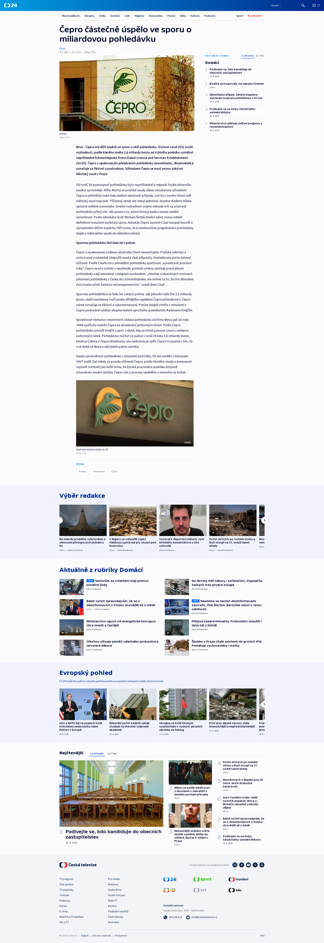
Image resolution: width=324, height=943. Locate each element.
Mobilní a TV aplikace (71, 916)
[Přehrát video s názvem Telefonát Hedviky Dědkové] (135, 413)
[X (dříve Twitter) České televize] (255, 865)
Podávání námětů (118, 911)
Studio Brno (115, 889)
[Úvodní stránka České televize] (78, 865)
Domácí (115, 15)
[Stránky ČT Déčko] (169, 890)
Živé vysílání (66, 884)
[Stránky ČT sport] (202, 879)
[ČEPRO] (126, 93)
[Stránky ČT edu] (235, 890)
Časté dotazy (115, 916)
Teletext (64, 895)
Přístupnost (121, 935)
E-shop (63, 911)
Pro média (114, 879)
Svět (127, 15)
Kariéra (112, 906)
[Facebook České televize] (241, 865)
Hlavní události (71, 15)
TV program (66, 879)
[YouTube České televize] (248, 865)
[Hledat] (303, 5)
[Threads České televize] (262, 865)
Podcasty (209, 15)
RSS (263, 935)
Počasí (171, 15)
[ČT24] (10, 5)
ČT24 (62, 48)
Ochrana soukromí (101, 935)
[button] (135, 413)
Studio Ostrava (116, 895)
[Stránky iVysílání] (238, 879)
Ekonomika (156, 15)
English (84, 935)
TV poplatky (66, 889)
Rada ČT (112, 900)
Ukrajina (89, 15)
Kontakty (113, 922)
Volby (102, 15)
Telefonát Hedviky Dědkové (90, 449)
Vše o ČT (64, 922)
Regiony (139, 15)
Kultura (195, 15)
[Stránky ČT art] (199, 890)
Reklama (113, 884)
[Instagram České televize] (235, 865)
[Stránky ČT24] (169, 879)
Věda (183, 15)
